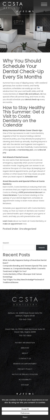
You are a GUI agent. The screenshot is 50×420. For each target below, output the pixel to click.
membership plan (25, 150)
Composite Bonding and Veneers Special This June (25, 265)
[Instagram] (26, 11)
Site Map (25, 385)
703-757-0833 (25, 335)
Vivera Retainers (10, 195)
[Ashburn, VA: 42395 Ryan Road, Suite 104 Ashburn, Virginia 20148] (17, 11)
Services (25, 348)
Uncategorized (27, 228)
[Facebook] (23, 11)
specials (12, 150)
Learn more (8, 221)
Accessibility (25, 379)
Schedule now (31, 176)
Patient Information (25, 342)
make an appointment (12, 224)
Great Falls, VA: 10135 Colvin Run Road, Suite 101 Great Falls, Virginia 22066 (25, 330)
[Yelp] (32, 11)
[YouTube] (30, 11)
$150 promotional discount (31, 192)
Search (6, 243)
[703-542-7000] (20, 11)
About (25, 353)
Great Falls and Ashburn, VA (30, 94)
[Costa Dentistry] (13, 5)
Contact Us (25, 358)
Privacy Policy (25, 369)
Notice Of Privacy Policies (25, 374)
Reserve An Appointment (25, 363)
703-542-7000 (25, 319)
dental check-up (32, 99)
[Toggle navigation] (44, 4)
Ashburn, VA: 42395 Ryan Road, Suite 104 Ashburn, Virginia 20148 (25, 314)
